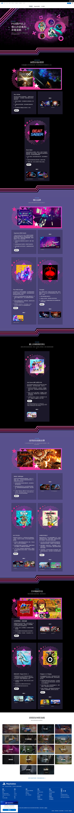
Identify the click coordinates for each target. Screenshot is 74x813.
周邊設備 (16, 3)
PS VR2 (24, 64)
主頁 (3, 786)
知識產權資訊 (51, 797)
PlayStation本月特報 (8, 786)
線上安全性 (27, 793)
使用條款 (50, 790)
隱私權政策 (57, 810)
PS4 (14, 792)
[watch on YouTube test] (47, 104)
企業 (3, 796)
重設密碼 (38, 796)
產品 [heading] (15, 789)
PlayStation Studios (5, 793)
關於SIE (3, 790)
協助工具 (27, 792)
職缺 (3, 792)
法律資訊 (53, 810)
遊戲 (9, 3)
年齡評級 (50, 793)
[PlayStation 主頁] (2, 3)
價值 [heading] (26, 789)
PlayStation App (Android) (65, 795)
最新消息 (20, 3)
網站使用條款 (61, 810)
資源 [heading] (50, 789)
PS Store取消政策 (52, 792)
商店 (4, 3)
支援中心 (38, 790)
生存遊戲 (43, 6)
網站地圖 (70, 810)
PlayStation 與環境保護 (29, 790)
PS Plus (13, 3)
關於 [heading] (3, 789)
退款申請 (38, 797)
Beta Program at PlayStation (65, 797)
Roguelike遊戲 (37, 6)
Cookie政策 (66, 810)
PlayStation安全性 (40, 792)
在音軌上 (42, 298)
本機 (36, 398)
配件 (14, 796)
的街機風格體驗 (27, 237)
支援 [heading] (38, 789)
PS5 (6, 3)
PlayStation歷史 (4, 797)
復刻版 (43, 676)
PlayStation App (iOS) (64, 794)
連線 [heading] (61, 789)
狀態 (38, 793)
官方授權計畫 (51, 799)
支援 (23, 3)
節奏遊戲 (30, 6)
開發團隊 (50, 796)
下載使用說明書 (39, 799)
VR (16, 96)
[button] (16, 110)
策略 (54, 685)
